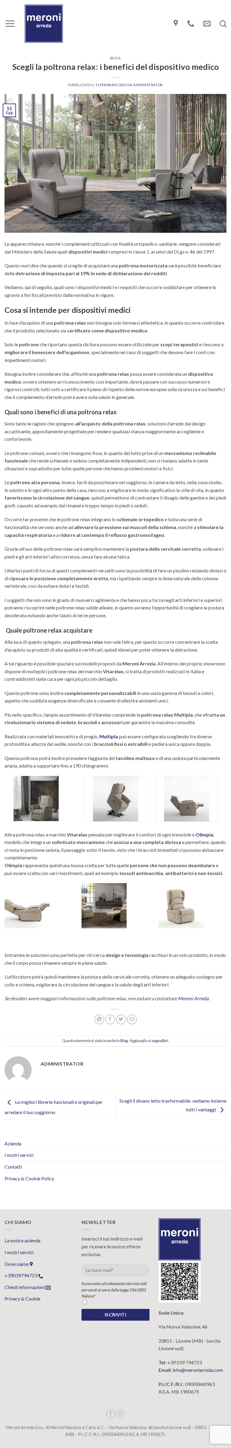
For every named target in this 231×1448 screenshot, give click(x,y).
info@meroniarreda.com (198, 1370)
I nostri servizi (19, 1155)
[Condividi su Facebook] (110, 1019)
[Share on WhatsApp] (99, 1019)
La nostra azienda (22, 1240)
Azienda (13, 1143)
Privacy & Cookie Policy (29, 1178)
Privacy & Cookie (22, 1298)
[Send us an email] (120, 1413)
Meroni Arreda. (194, 998)
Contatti (13, 1166)
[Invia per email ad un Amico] (132, 1019)
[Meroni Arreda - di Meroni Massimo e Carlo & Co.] (44, 23)
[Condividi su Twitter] (121, 1019)
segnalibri (160, 1040)
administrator (147, 85)
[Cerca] (223, 24)
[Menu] (10, 23)
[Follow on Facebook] (110, 1413)
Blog (115, 58)
